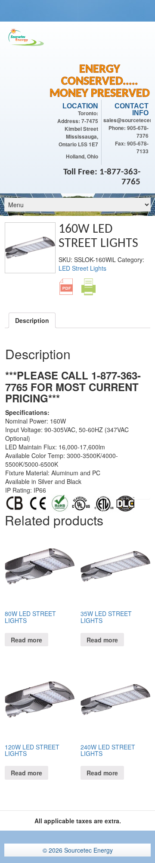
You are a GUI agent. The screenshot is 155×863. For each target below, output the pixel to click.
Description (32, 320)
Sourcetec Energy (88, 850)
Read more (26, 639)
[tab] (32, 320)
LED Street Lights (82, 268)
